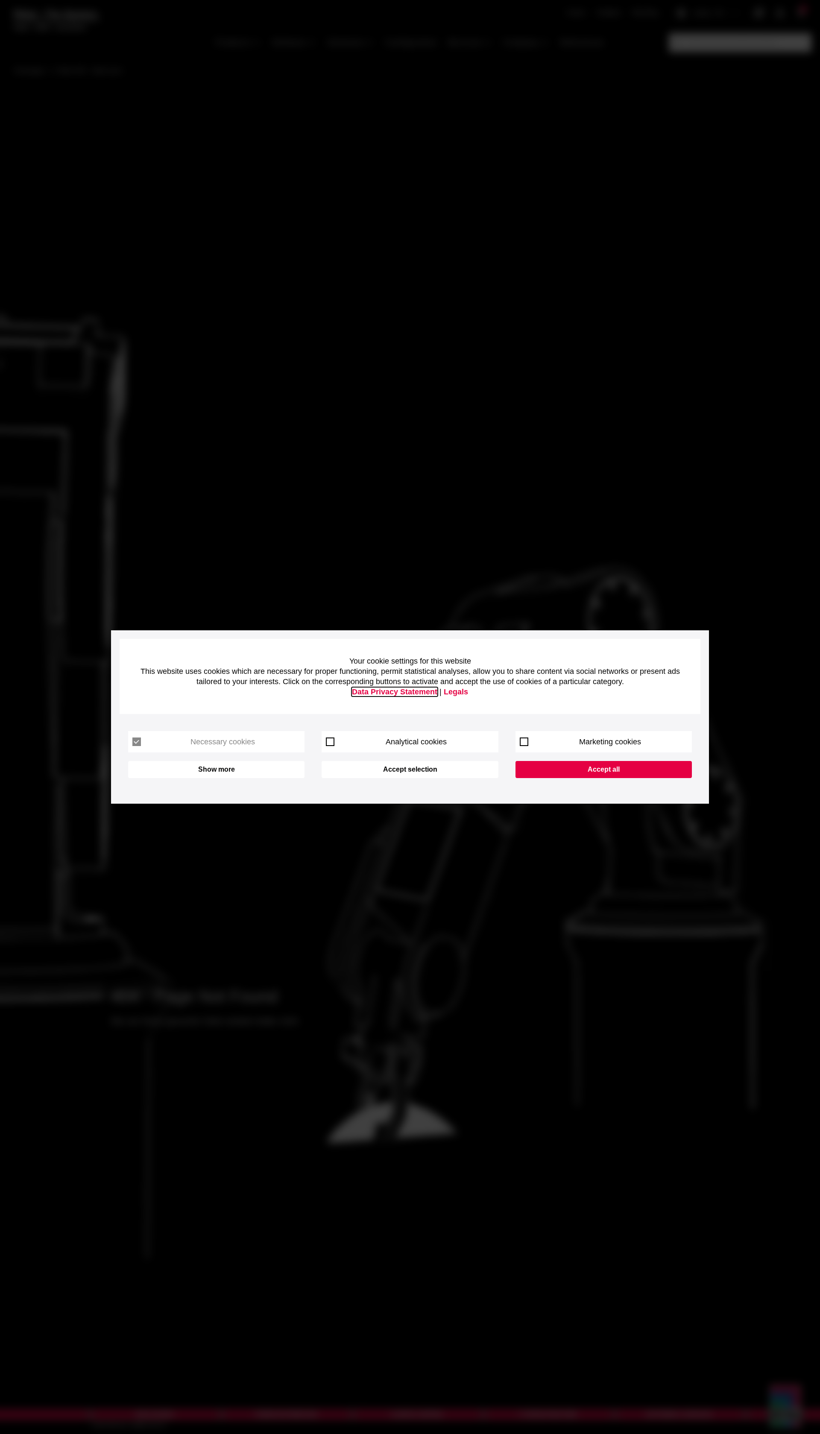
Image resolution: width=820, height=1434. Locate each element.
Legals (456, 692)
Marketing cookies (610, 741)
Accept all (604, 769)
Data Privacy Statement (394, 692)
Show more (216, 769)
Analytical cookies (416, 741)
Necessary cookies (222, 741)
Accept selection (410, 769)
